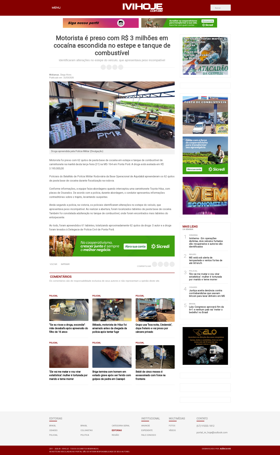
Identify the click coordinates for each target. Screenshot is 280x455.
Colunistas (87, 430)
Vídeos (172, 430)
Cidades (53, 430)
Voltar (53, 264)
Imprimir (65, 264)
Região (115, 435)
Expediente (147, 430)
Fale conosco (148, 435)
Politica (85, 435)
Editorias (117, 430)
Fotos (172, 425)
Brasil (52, 425)
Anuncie (145, 425)
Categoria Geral (121, 425)
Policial (53, 435)
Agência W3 (225, 449)
